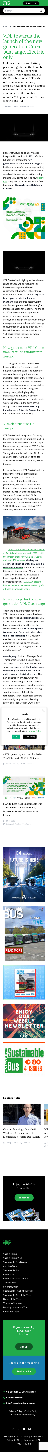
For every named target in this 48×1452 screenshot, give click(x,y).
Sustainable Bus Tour (14, 824)
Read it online (24, 1371)
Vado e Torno (10, 1253)
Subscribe (24, 1197)
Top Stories (30, 764)
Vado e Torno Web (12, 1257)
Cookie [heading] (24, 714)
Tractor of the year (12, 1303)
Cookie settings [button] (29, 736)
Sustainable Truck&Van (15, 1262)
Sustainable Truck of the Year (18, 1290)
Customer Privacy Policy (23, 1414)
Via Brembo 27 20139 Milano (21, 1391)
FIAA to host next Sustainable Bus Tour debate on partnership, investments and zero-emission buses (22, 809)
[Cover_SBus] (24, 933)
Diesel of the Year (12, 1299)
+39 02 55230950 (14, 1397)
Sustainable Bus (11, 1270)
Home (6, 26)
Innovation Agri (11, 1311)
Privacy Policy (15, 1411)
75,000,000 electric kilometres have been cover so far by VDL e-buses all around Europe (24, 585)
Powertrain (8, 1274)
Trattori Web (9, 1282)
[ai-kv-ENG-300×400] (24, 874)
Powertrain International (15, 1278)
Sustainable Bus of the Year (17, 1295)
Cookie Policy (31, 1411)
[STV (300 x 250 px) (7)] (24, 982)
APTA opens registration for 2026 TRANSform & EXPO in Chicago (22, 756)
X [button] (43, 710)
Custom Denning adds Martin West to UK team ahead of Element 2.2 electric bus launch (21, 1133)
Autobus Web (10, 1266)
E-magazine (31, 3)
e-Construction (10, 1286)
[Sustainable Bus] (6, 3)
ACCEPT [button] (16, 736)
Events (22, 764)
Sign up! (24, 1346)
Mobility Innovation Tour (15, 1307)
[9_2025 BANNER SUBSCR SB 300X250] (24, 1059)
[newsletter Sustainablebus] (24, 1021)
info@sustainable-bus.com (20, 1403)
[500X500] (24, 218)
